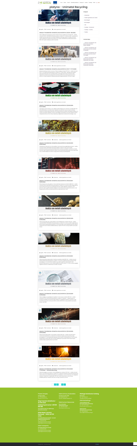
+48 (41, 429)
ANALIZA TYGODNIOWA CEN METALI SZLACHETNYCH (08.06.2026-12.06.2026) (56, 219)
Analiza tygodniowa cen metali (59, 29)
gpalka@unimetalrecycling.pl (43, 398)
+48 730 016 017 (84, 397)
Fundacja (90, 2)
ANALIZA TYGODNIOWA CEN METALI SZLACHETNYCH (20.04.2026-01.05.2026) (56, 294)
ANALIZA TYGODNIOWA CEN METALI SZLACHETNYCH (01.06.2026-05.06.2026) (56, 256)
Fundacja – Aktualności (89, 27)
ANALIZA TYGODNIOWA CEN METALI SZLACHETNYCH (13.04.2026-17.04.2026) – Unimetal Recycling (56, 369)
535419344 (85, 411)
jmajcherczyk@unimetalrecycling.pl (86, 406)
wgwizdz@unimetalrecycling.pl (44, 423)
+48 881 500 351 (43, 420)
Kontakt (86, 2)
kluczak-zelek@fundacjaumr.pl (65, 398)
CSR (85, 24)
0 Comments (48, 29)
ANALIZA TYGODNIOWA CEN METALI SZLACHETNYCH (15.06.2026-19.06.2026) (56, 181)
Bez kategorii (87, 20)
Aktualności (55, 139)
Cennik (68, 2)
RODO (94, 2)
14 (62, 384)
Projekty (86, 32)
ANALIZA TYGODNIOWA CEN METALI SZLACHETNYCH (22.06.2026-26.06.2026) (56, 143)
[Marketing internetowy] (97, 444)
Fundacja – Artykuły (88, 29)
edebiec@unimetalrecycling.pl (44, 421)
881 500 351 (44, 429)
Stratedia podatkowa (75, 2)
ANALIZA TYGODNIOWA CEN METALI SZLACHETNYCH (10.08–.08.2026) (57, 32)
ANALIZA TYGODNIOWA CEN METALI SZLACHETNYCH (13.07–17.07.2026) (57, 69)
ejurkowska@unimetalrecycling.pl (64, 408)
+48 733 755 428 (84, 405)
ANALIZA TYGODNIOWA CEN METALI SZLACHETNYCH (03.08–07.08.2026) (89, 49)
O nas (61, 2)
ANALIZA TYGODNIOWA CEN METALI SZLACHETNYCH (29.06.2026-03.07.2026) (56, 106)
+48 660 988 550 (43, 397)
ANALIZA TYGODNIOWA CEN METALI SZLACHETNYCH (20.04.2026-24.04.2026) (56, 332)
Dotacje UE (82, 2)
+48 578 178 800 (64, 406)
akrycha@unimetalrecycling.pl (86, 412)
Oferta (65, 2)
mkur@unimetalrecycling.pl (85, 398)
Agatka (42, 29)
